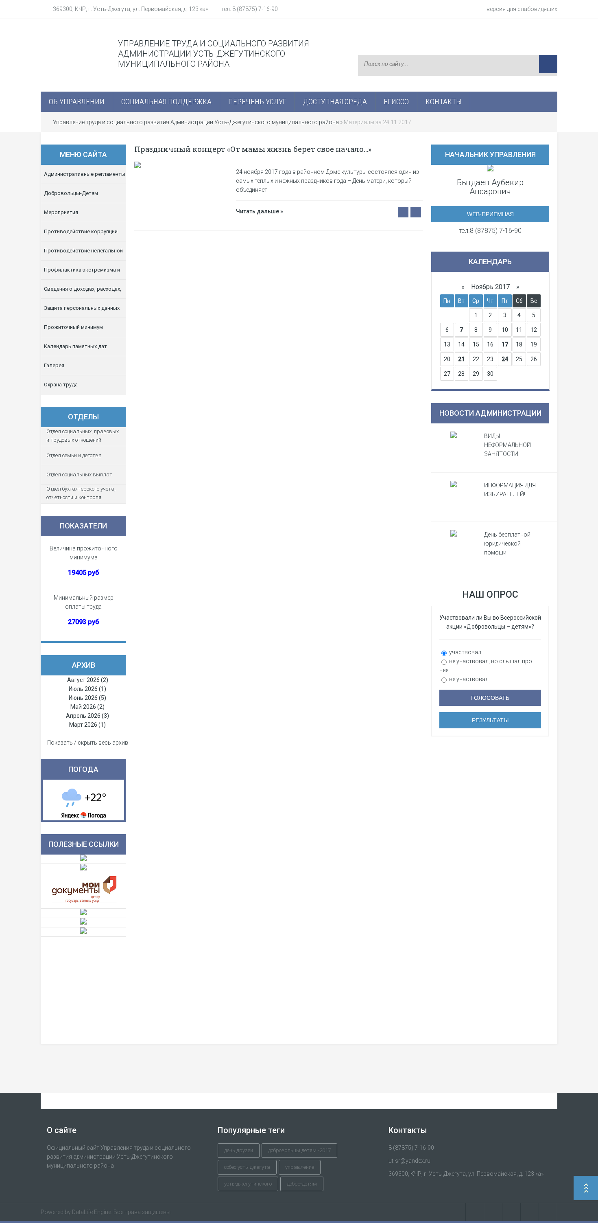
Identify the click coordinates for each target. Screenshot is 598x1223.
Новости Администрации (490, 413)
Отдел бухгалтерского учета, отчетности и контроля (81, 493)
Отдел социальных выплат (79, 474)
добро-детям (302, 1184)
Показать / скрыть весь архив (87, 742)
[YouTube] (530, 1212)
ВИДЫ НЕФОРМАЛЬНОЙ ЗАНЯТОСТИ (507, 445)
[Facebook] (493, 1212)
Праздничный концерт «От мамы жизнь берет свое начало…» (252, 149)
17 (505, 344)
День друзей (238, 1150)
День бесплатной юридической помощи (507, 543)
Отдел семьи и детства (74, 455)
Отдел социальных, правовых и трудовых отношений (82, 435)
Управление (299, 1167)
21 (461, 359)
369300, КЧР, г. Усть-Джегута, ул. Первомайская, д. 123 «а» (130, 9)
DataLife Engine (91, 1212)
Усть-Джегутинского (248, 1184)
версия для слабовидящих (522, 9)
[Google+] (548, 1212)
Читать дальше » (259, 211)
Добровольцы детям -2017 (299, 1150)
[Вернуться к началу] (586, 1189)
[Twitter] (511, 1212)
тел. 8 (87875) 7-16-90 (249, 9)
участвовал (464, 652)
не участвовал (468, 679)
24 (505, 359)
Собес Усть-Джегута (247, 1167)
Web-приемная (490, 214)
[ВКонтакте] (474, 1212)
